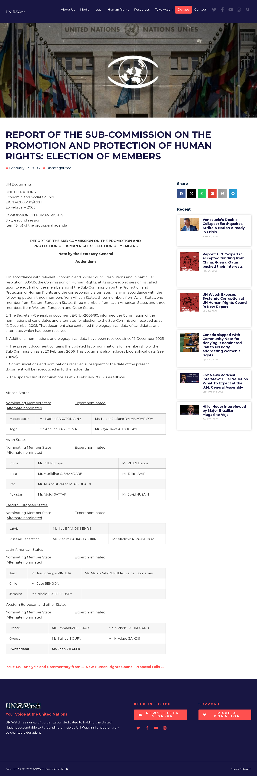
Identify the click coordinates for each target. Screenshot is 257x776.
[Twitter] (214, 9)
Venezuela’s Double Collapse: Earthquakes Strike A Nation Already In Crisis (224, 226)
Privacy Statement (241, 769)
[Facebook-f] (222, 9)
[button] (247, 9)
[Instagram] (239, 9)
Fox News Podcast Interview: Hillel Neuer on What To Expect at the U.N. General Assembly (225, 381)
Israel (99, 9)
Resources (142, 9)
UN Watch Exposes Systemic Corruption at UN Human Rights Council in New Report (225, 301)
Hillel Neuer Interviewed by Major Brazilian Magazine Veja (224, 411)
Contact (200, 9)
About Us (68, 9)
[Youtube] (230, 9)
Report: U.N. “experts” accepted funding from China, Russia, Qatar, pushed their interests (224, 260)
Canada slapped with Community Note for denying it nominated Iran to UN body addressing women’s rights (222, 345)
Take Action (164, 9)
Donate (183, 9)
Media (84, 9)
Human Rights (118, 9)
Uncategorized (58, 168)
